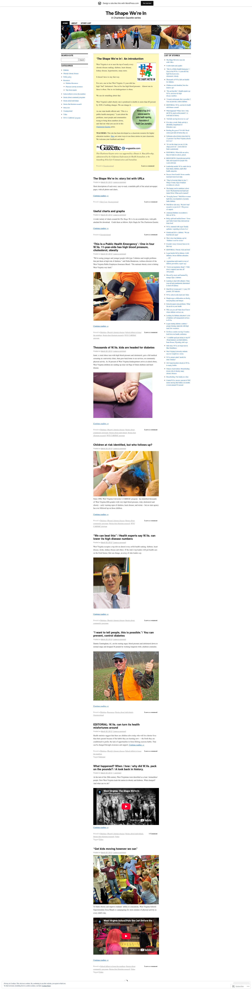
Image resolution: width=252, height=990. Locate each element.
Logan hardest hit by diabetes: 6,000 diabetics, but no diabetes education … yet (177, 255)
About (74, 23)
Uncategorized (108, 166)
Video (117, 836)
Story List (86, 23)
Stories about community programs (74, 97)
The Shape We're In (126, 12)
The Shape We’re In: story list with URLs (118, 178)
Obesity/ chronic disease (116, 332)
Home (65, 23)
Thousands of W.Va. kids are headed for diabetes (123, 347)
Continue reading (100, 195)
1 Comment (153, 833)
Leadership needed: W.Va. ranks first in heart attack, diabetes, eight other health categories (178, 168)
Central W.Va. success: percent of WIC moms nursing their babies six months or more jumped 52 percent (178, 382)
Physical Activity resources (74, 86)
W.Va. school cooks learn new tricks (177, 295)
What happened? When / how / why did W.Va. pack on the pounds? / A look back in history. (124, 767)
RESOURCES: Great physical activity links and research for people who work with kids (178, 160)
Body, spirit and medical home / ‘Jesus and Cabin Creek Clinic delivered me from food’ (178, 220)
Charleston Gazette (103, 126)
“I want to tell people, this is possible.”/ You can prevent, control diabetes (123, 633)
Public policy (67, 77)
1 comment (117, 773)
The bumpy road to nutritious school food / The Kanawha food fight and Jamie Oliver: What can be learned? (177, 190)
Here (112, 136)
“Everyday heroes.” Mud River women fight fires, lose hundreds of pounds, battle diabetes (178, 198)
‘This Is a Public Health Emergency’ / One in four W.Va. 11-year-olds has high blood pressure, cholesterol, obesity (123, 247)
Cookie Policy (46, 986)
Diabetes (103, 332)
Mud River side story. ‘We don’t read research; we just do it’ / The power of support (177, 206)
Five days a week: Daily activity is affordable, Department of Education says (177, 124)
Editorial (102, 757)
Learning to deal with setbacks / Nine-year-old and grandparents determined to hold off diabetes (178, 283)
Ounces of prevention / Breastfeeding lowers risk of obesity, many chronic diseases (178, 371)
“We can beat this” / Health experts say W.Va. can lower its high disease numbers (124, 537)
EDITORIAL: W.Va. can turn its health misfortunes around (116, 725)
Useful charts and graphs (109, 211)
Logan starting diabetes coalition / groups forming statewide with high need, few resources (177, 325)
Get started (147, 3)
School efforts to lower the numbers (112, 966)
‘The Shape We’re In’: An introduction (119, 58)
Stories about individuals (118, 432)
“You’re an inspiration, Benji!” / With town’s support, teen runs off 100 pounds (178, 269)
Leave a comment (147, 166)
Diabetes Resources (72, 83)
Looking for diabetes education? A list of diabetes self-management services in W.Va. (178, 317)
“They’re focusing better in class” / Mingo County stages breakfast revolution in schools (177, 182)
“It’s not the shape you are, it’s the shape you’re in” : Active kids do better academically (176, 146)
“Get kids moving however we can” (115, 849)
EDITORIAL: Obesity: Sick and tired (178, 250)
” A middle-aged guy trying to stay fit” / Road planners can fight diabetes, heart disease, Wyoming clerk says (178, 339)
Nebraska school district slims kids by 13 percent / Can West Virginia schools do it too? (178, 138)
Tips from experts (71, 90)
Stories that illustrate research (113, 335)
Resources (110, 712)
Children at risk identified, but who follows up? (122, 444)
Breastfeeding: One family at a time (177, 377)
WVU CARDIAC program (116, 435)
